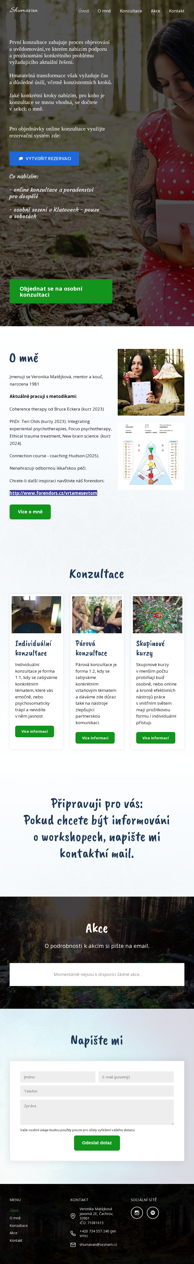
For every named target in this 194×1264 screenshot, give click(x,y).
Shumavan (24, 10)
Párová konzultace (91, 648)
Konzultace (131, 11)
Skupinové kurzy (150, 648)
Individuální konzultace (33, 648)
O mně (104, 11)
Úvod (83, 11)
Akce (155, 11)
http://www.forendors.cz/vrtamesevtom (53, 493)
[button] (44, 158)
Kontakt (176, 11)
